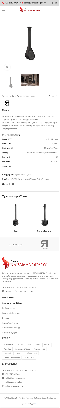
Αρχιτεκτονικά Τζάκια (26, 96)
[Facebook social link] (52, 3)
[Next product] (56, 96)
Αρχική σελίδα (8, 96)
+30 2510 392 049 (13, 3)
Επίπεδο (19, 353)
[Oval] (15, 215)
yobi (35, 404)
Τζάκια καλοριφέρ (9, 332)
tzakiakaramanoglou (13, 382)
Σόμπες (5, 318)
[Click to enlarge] (7, 67)
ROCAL (13, 179)
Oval (15, 231)
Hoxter (37, 345)
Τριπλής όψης (29, 357)
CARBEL (20, 345)
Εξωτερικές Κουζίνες (11, 313)
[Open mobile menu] (3, 10)
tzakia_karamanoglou (14, 386)
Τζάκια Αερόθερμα (10, 323)
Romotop (7, 349)
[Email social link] (56, 3)
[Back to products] (53, 96)
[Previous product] (49, 96)
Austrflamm (8, 345)
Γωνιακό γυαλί (39, 349)
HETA (29, 345)
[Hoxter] (16, 244)
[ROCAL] (44, 244)
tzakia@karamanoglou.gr (35, 3)
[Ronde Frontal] (44, 215)
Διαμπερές (8, 353)
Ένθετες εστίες (8, 308)
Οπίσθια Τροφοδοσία (12, 357)
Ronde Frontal (44, 231)
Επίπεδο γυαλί (43, 179)
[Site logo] (30, 9)
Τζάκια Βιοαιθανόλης (11, 327)
